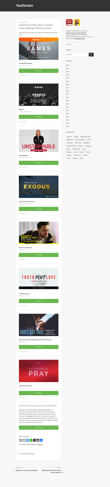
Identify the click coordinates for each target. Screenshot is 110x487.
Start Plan (39, 71)
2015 (67, 100)
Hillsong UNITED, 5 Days (25, 111)
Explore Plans (39, 427)
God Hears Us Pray (25, 386)
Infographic (86, 143)
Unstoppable (23, 155)
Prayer (84, 149)
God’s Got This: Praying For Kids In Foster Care (35, 340)
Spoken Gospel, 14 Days (25, 203)
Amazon (69, 136)
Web (81, 158)
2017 (67, 94)
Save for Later (22, 75)
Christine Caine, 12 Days (25, 157)
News (33, 453)
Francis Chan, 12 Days (24, 65)
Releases (69, 152)
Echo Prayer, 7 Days (24, 388)
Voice (68, 158)
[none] (75, 44)
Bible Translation (80, 139)
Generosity (78, 143)
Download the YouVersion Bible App (76, 33)
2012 (67, 110)
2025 (67, 68)
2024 (67, 71)
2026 (67, 65)
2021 (67, 81)
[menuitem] (40, 444)
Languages (88, 146)
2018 (67, 91)
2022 (67, 78)
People (21, 109)
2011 (67, 113)
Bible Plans (25, 453)
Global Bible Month (79, 38)
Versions (85, 155)
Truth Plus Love (24, 294)
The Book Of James (25, 63)
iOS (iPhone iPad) (72, 146)
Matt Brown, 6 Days (24, 296)
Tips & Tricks (77, 155)
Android (76, 136)
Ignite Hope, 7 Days (24, 342)
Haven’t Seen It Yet (25, 247)
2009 (67, 120)
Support (69, 155)
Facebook (70, 143)
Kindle (80, 146)
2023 (67, 75)
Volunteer (75, 158)
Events (89, 139)
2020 (67, 84)
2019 (67, 87)
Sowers (81, 152)
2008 (67, 123)
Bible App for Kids (85, 136)
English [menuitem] (69, 44)
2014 (67, 103)
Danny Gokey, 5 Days (24, 249)
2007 (67, 126)
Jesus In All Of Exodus (26, 201)
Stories (88, 152)
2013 (67, 107)
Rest (76, 152)
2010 (67, 116)
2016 (67, 97)
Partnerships (76, 149)
